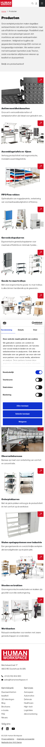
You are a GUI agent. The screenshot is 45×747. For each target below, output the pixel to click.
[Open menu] (42, 3)
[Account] (36, 3)
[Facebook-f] (2, 729)
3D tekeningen (7, 699)
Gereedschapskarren (12, 237)
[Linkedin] (7, 729)
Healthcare (28, 703)
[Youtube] (13, 729)
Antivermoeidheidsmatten (15, 108)
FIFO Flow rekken (10, 194)
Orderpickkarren (10, 499)
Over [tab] (35, 330)
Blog (3, 703)
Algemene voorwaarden (25, 739)
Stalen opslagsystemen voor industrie (21, 542)
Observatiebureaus (11, 456)
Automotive (29, 695)
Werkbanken (8, 628)
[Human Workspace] (6, 3)
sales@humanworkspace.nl (16, 679)
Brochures (5, 706)
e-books (5, 710)
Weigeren (23, 422)
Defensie (28, 699)
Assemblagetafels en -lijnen (16, 151)
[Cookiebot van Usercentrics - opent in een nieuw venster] (32, 323)
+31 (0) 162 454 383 (12, 676)
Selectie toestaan (22, 414)
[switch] (38, 380)
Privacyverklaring (7, 739)
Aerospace (28, 692)
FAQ (3, 714)
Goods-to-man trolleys (13, 280)
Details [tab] (21, 330)
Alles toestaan (22, 406)
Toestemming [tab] (6, 330)
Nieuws (4, 717)
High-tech (28, 706)
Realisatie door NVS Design (11, 742)
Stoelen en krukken (11, 585)
